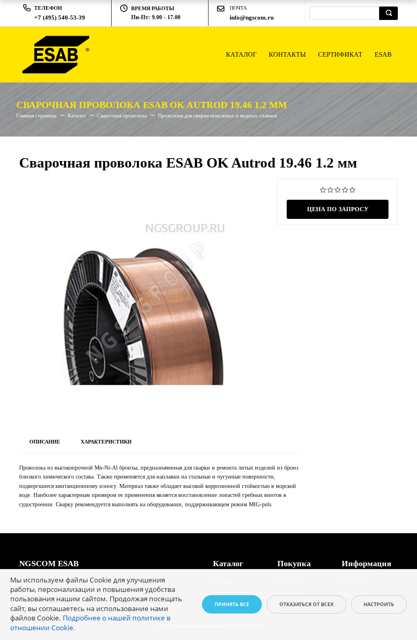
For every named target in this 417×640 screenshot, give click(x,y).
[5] (352, 189)
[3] (338, 189)
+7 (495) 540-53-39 (59, 17)
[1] (323, 189)
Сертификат (340, 54)
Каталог (241, 54)
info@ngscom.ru (252, 17)
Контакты (287, 54)
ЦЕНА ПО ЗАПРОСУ (338, 209)
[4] (345, 189)
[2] (330, 189)
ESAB (383, 54)
